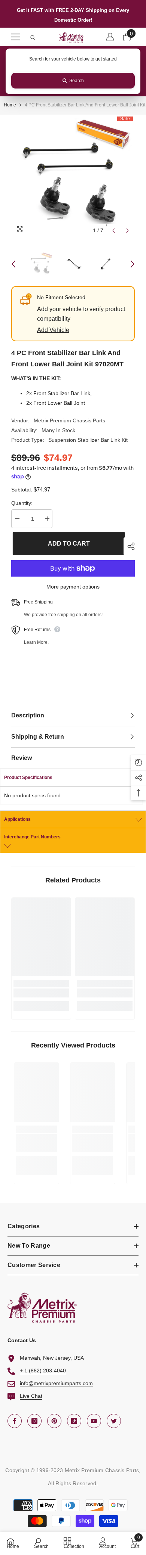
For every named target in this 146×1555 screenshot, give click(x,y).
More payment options (73, 587)
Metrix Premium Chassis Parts (69, 420)
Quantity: (22, 503)
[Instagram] (34, 1421)
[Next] (127, 230)
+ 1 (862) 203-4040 (43, 1371)
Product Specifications (28, 777)
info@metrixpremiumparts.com (56, 1383)
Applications (17, 819)
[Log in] (110, 37)
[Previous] (113, 230)
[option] (73, 176)
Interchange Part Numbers (32, 836)
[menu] (15, 36)
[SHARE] (129, 546)
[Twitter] (114, 1421)
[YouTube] (94, 1421)
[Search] (33, 38)
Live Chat (31, 1396)
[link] (41, 992)
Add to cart (67, 543)
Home (10, 105)
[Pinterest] (54, 1421)
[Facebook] (14, 1421)
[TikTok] (74, 1421)
